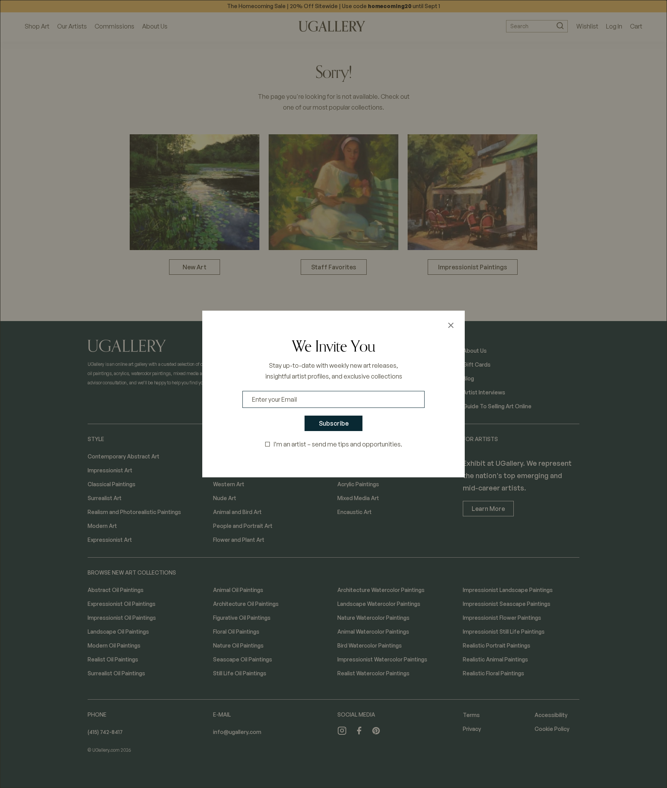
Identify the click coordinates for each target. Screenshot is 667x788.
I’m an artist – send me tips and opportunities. (338, 444)
